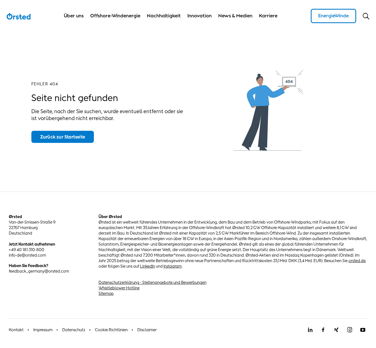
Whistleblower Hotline (119, 288)
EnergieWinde (333, 15)
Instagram (173, 266)
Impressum (43, 329)
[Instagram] (349, 329)
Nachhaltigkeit (164, 15)
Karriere (268, 15)
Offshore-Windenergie (115, 15)
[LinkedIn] (310, 329)
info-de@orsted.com (27, 255)
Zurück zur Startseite (62, 137)
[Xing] (336, 329)
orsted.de (356, 260)
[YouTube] (362, 329)
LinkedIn (147, 266)
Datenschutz (73, 329)
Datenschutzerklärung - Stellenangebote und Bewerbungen (152, 282)
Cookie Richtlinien (111, 329)
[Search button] (366, 16)
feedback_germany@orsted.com (39, 271)
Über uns (74, 15)
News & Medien (235, 15)
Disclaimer (147, 329)
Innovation (199, 15)
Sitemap (106, 293)
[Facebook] (323, 329)
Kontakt (16, 329)
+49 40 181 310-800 (26, 249)
